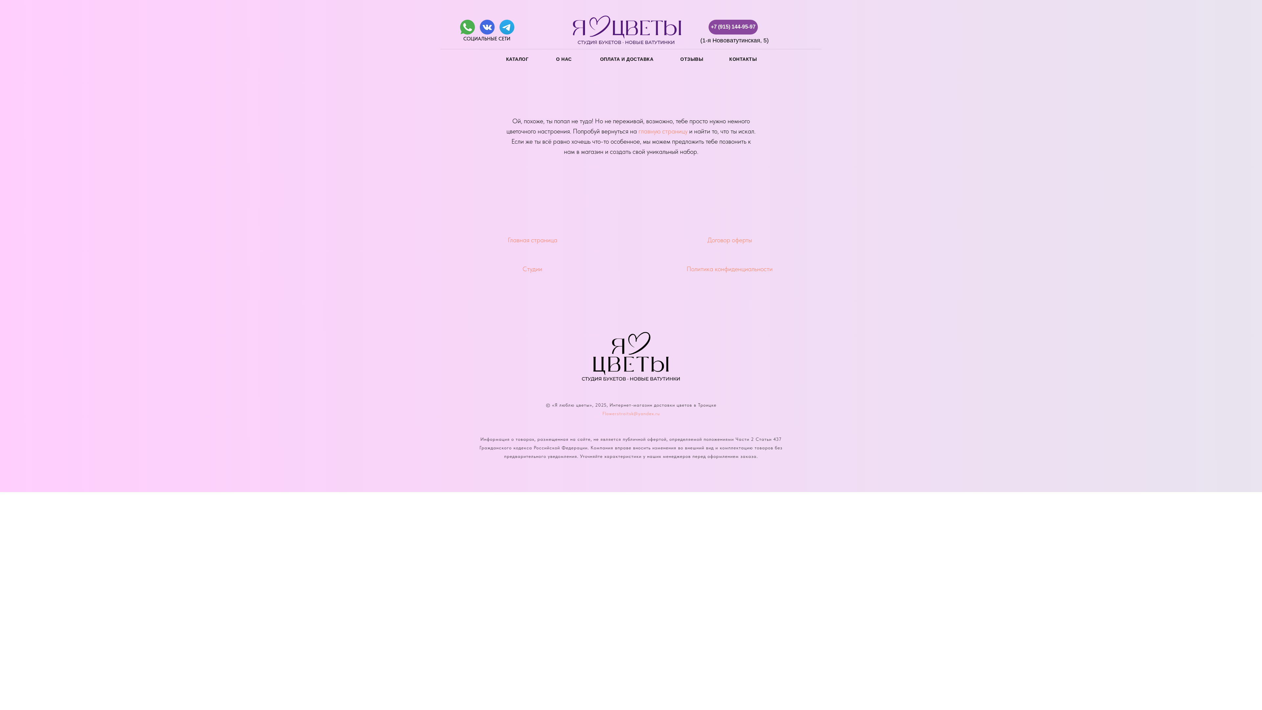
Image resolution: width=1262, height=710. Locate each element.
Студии (532, 269)
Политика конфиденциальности (730, 269)
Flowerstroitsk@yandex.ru (631, 413)
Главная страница (532, 240)
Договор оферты (730, 240)
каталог (517, 59)
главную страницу (663, 131)
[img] (467, 27)
